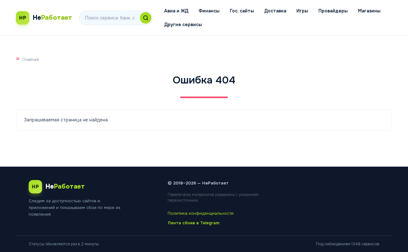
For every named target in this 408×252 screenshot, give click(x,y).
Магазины (369, 11)
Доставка (275, 11)
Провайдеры (333, 11)
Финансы (209, 11)
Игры (302, 11)
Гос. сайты (242, 11)
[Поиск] (145, 18)
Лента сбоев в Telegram (193, 223)
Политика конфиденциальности (201, 213)
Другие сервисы (183, 24)
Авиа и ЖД (176, 11)
